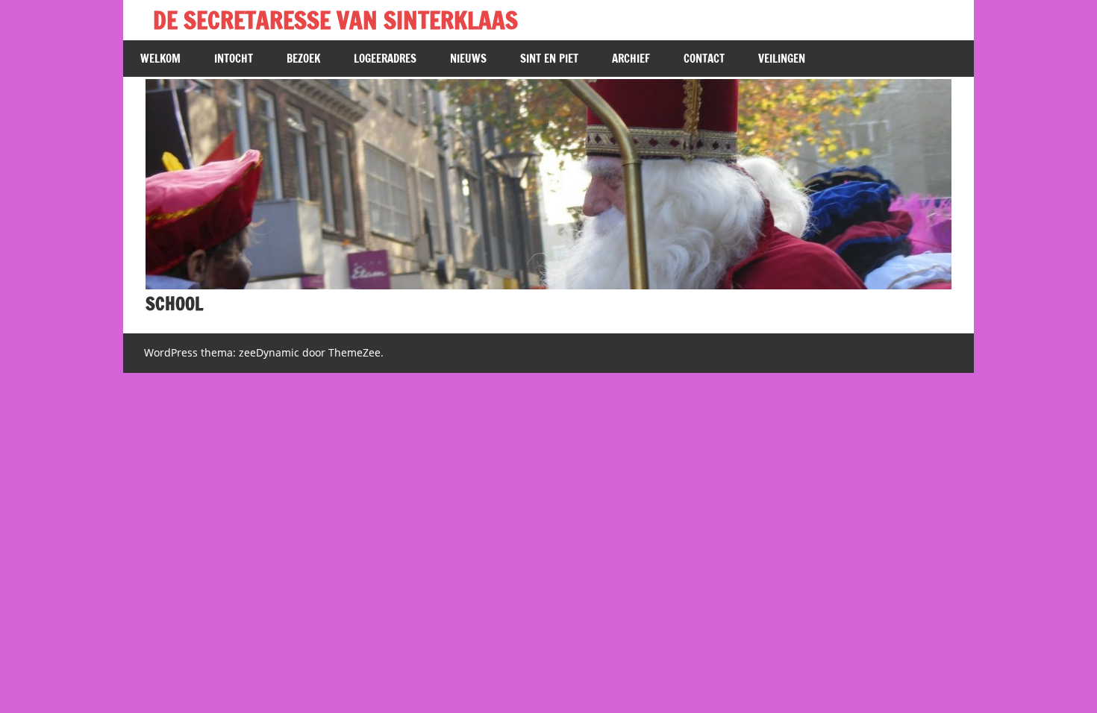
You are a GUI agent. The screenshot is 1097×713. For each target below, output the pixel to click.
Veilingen (781, 58)
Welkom (160, 58)
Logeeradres (385, 58)
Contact (704, 58)
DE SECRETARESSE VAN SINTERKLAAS (335, 20)
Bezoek (303, 58)
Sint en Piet (549, 58)
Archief (631, 58)
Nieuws (468, 58)
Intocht (233, 58)
